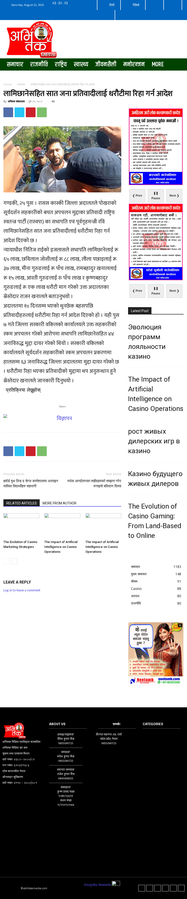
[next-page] (14, 561)
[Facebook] (8, 112)
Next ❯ (174, 195)
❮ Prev (137, 195)
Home (7, 84)
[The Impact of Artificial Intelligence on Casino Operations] (62, 525)
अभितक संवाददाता (16, 101)
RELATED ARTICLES (21, 503)
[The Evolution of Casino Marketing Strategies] (21, 525)
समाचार (21, 84)
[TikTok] (157, 888)
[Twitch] (165, 888)
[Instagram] (149, 888)
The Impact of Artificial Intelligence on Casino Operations (60, 547)
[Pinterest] (31, 112)
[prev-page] (6, 561)
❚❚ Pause (155, 195)
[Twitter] (19, 112)
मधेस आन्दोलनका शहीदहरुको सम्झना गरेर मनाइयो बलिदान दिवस (94, 483)
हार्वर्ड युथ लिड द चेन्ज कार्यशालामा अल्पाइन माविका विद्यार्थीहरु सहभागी (30, 483)
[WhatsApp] (42, 112)
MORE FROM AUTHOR (59, 503)
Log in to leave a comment (21, 590)
